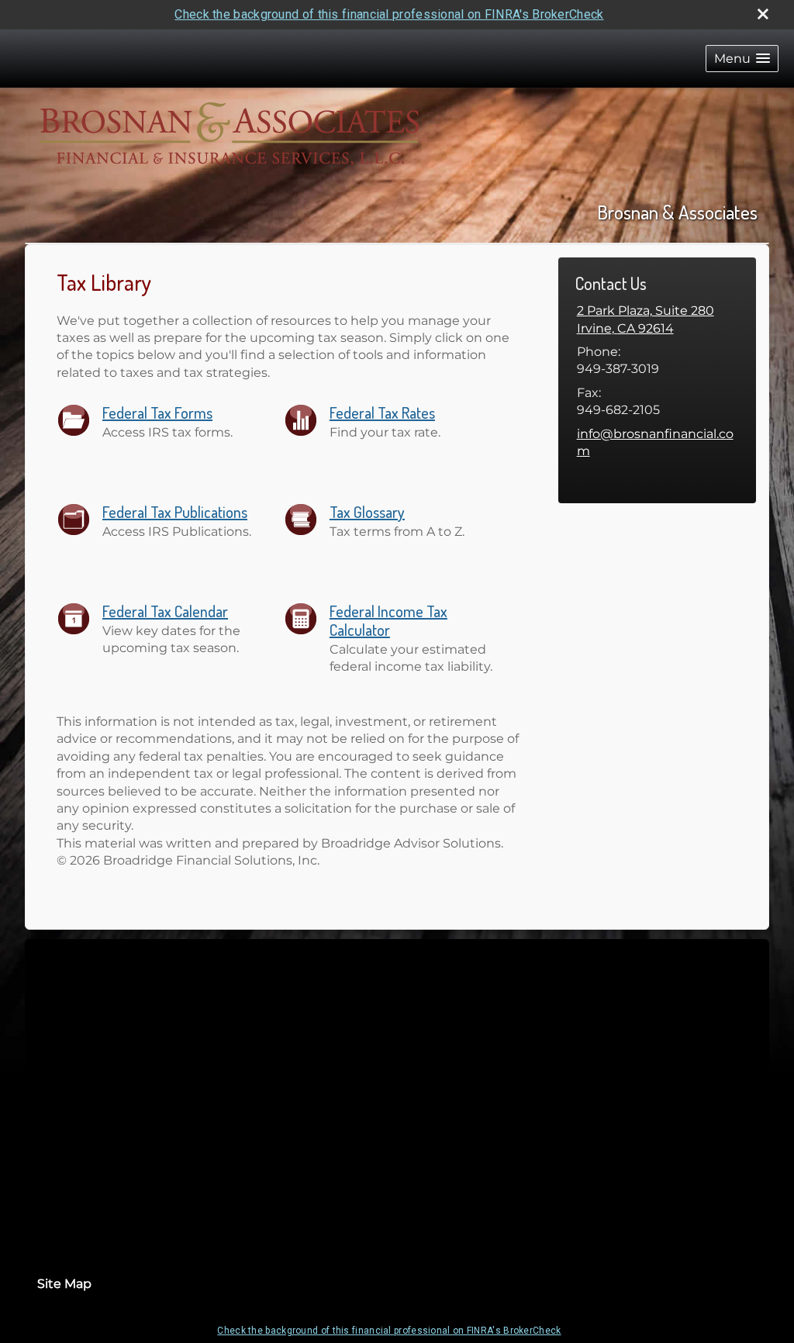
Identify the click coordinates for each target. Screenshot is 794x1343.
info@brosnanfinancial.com (655, 442)
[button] (742, 58)
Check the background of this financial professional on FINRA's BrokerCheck (388, 14)
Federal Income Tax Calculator (388, 620)
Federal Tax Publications (174, 512)
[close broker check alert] (763, 14)
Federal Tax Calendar (165, 611)
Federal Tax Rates (382, 412)
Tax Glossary (367, 512)
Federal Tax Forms (157, 412)
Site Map (64, 1283)
